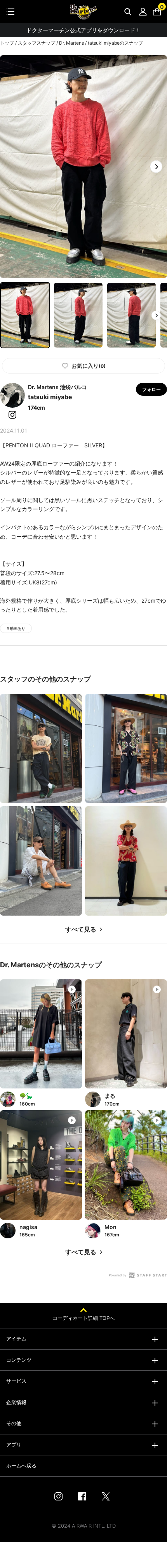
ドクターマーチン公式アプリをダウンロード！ (83, 30)
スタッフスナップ (36, 43)
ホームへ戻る (21, 1465)
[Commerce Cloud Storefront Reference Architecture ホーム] (83, 11)
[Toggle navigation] (10, 11)
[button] (156, 166)
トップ (7, 43)
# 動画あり (16, 628)
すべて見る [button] (80, 929)
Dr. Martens (71, 43)
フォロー (151, 389)
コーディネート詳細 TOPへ (83, 1318)
